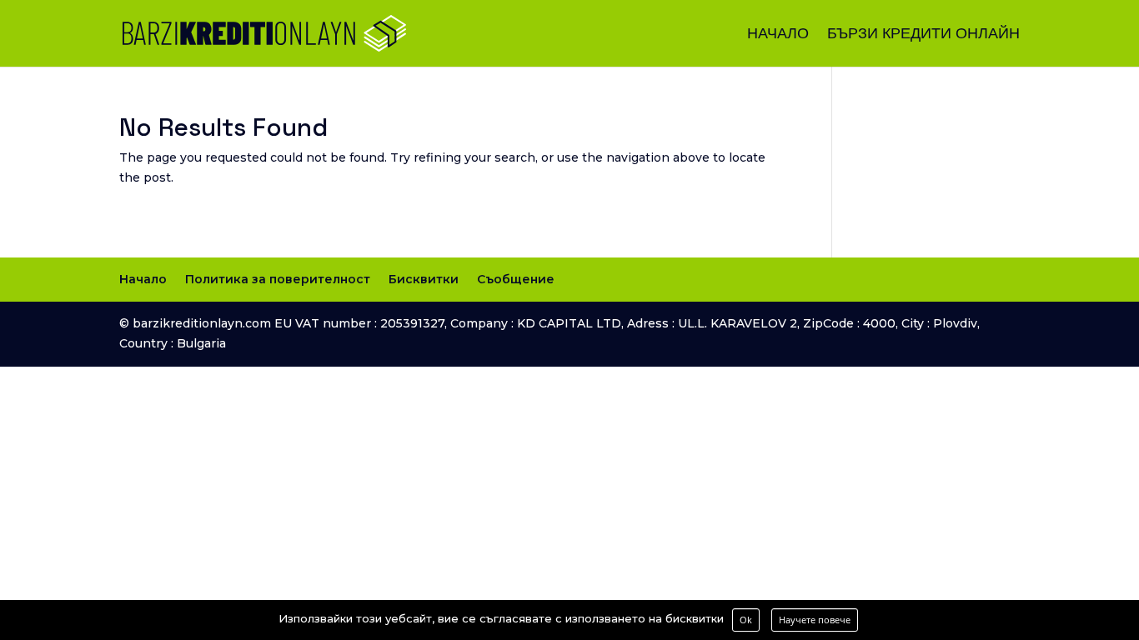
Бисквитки (424, 279)
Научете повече (814, 619)
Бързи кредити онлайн (923, 35)
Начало (778, 35)
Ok (746, 619)
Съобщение (515, 279)
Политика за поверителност (277, 279)
